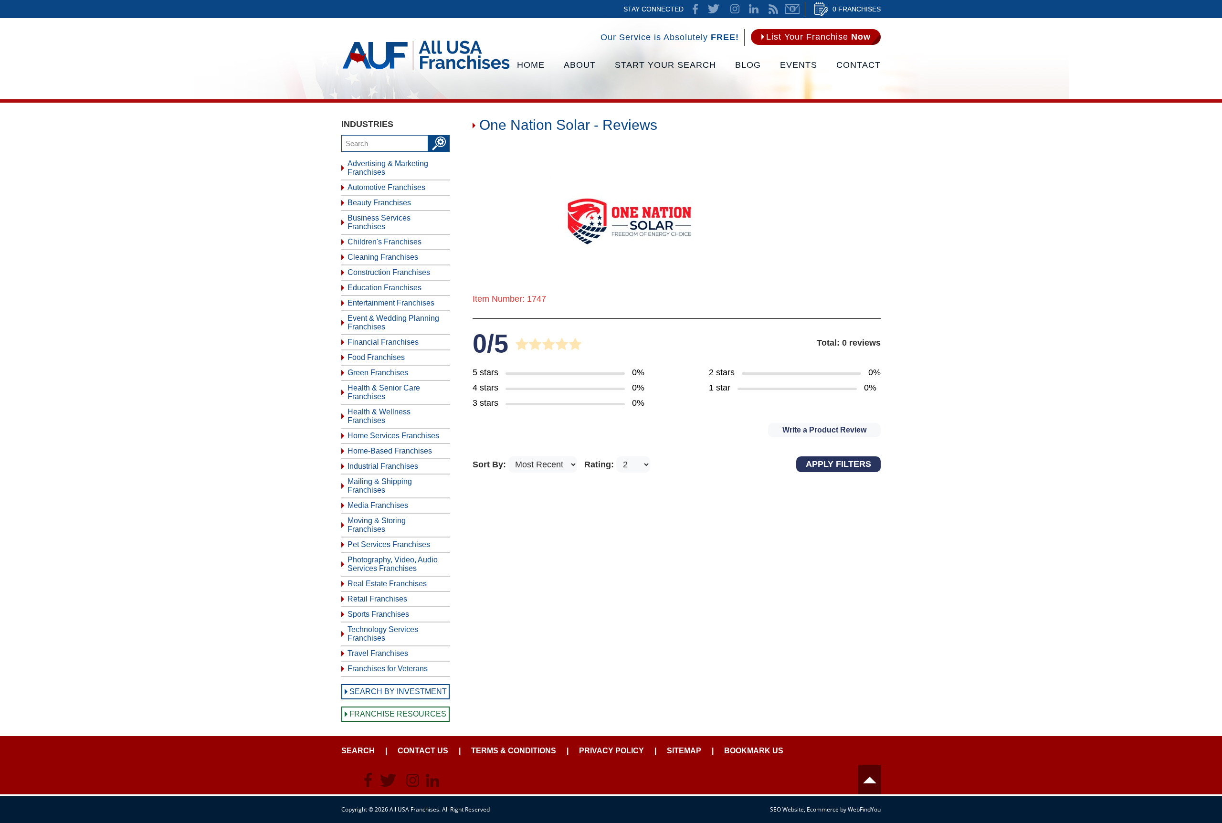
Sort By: (490, 464)
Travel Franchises (378, 653)
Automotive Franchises (386, 187)
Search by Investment (398, 691)
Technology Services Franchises (383, 633)
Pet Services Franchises (389, 544)
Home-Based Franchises (390, 451)
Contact (858, 65)
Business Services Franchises (379, 222)
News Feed (773, 9)
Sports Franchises (378, 614)
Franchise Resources (397, 714)
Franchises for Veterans (388, 669)
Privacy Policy (611, 751)
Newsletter (792, 9)
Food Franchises (376, 357)
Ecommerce (823, 809)
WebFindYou (864, 809)
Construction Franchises (389, 272)
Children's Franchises (384, 242)
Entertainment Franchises (391, 303)
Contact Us (423, 751)
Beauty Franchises (379, 203)
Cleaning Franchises (383, 257)
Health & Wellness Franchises (379, 416)
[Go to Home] (426, 69)
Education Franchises (384, 288)
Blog (748, 65)
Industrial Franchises (383, 466)
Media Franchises (378, 505)
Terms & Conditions (513, 751)
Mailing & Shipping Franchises (380, 485)
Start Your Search (665, 65)
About (580, 65)
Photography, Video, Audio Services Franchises (393, 564)
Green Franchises (378, 373)
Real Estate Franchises (387, 584)
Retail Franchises (377, 599)
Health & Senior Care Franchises (384, 392)
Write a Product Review (824, 430)
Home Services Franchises (393, 436)
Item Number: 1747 (509, 299)
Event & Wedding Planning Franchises (393, 322)
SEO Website (787, 809)
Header (869, 779)
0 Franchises (856, 9)
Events (798, 65)
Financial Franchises (383, 342)
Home (531, 65)
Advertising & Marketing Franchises (388, 167)
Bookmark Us (753, 751)
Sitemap (684, 751)
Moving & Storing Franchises (377, 525)
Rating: (600, 464)
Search (358, 751)
